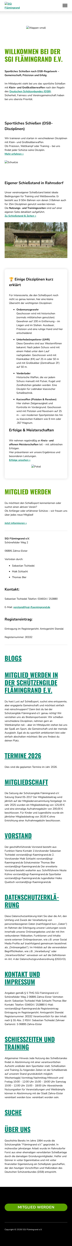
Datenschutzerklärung (32, 900)
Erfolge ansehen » (19, 460)
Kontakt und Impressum (22, 977)
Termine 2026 (23, 755)
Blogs (13, 658)
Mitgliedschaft (26, 782)
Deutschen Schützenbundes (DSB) (30, 91)
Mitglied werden (36, 1207)
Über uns (17, 1129)
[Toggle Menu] (65, 5)
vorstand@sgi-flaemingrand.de (31, 607)
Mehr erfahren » (14, 154)
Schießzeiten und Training (30, 1042)
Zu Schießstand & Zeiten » (20, 216)
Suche (13, 1112)
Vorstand (18, 835)
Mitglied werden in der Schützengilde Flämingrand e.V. (31, 682)
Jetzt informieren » (16, 523)
